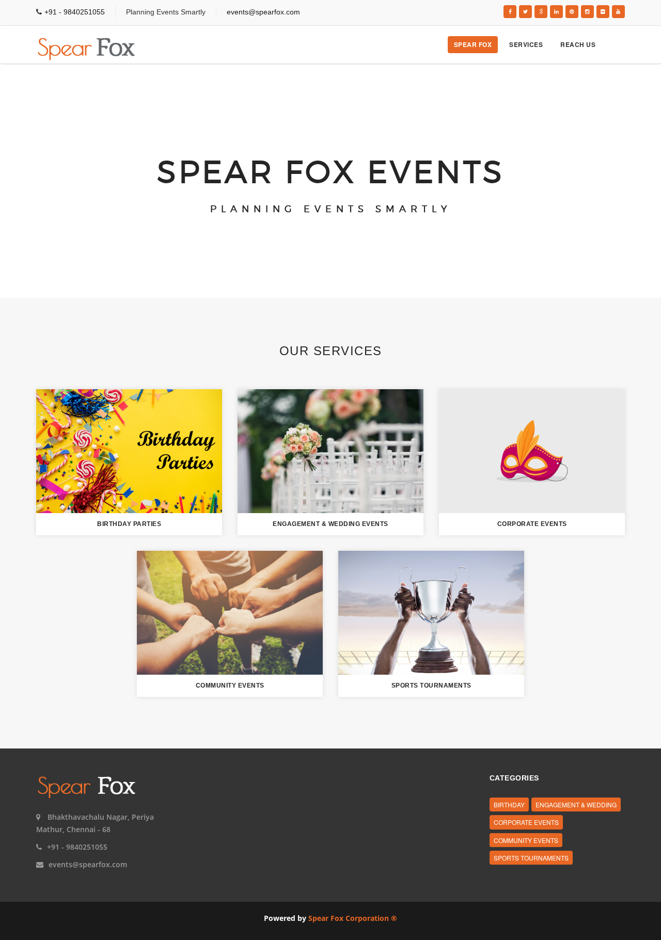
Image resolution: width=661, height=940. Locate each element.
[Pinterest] (571, 11)
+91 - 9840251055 (74, 12)
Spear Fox (473, 44)
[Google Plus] (540, 11)
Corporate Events (526, 822)
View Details (129, 450)
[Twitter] (525, 11)
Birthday (509, 804)
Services (526, 44)
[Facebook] (509, 11)
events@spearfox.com (263, 12)
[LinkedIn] (556, 11)
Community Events (526, 840)
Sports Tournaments (531, 857)
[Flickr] (602, 11)
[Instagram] (587, 11)
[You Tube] (618, 11)
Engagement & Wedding (576, 804)
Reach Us (577, 44)
